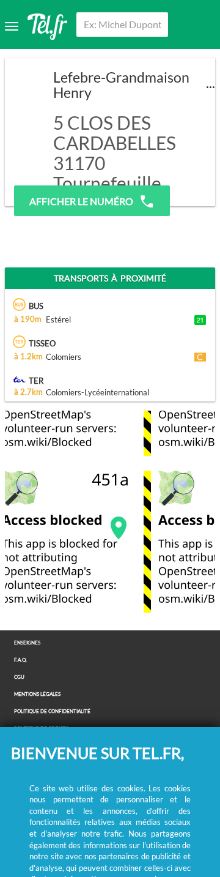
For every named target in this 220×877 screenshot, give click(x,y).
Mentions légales (37, 694)
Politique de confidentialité (52, 711)
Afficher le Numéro (81, 201)
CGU (19, 677)
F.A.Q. (20, 660)
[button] (118, 528)
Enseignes (27, 643)
